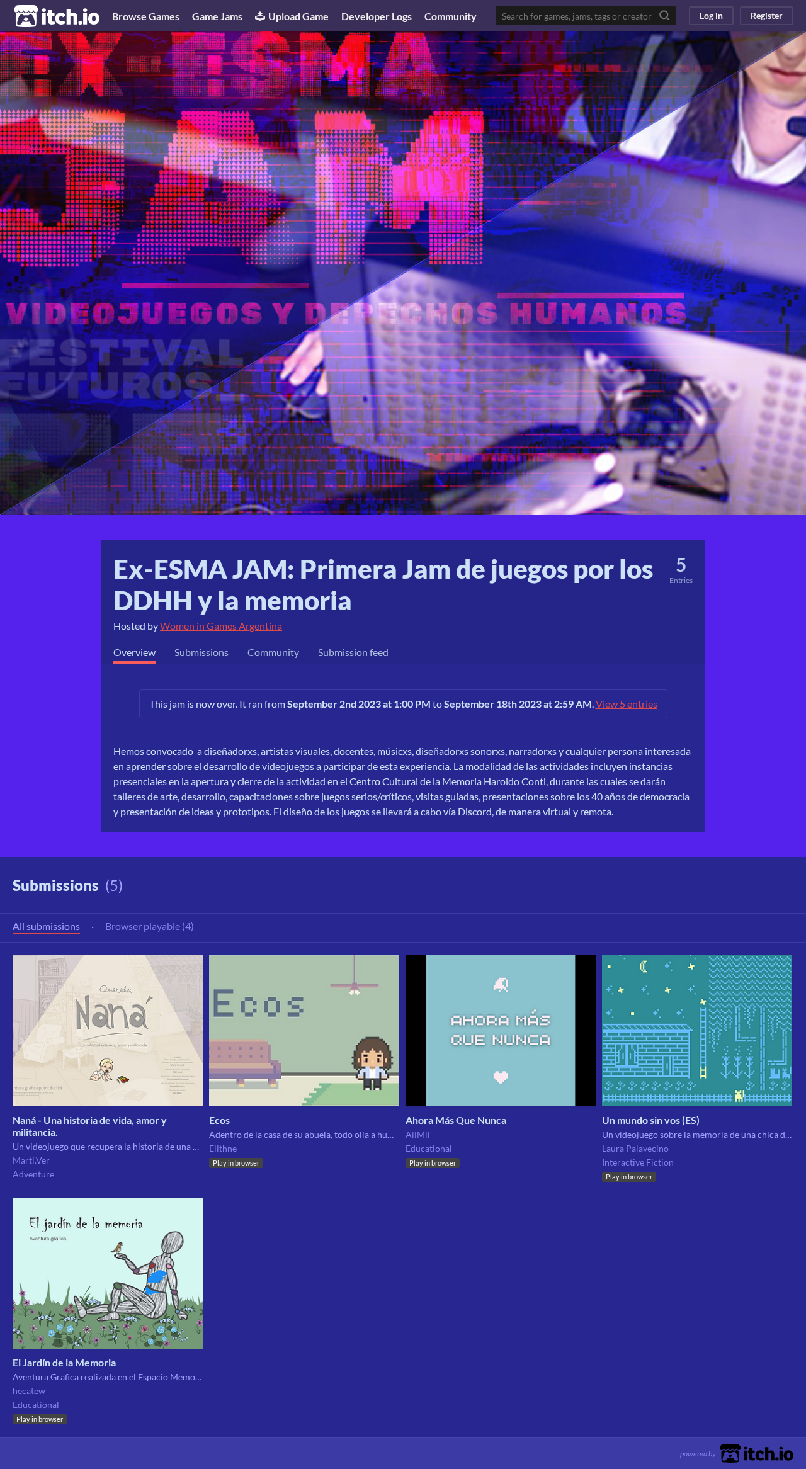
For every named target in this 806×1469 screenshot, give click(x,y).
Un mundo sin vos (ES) (651, 1120)
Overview (134, 652)
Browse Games (145, 16)
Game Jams (217, 16)
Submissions (201, 652)
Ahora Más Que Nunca (456, 1120)
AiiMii (418, 1134)
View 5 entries (626, 704)
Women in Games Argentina (221, 626)
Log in (711, 15)
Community (450, 16)
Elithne (223, 1148)
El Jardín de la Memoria (64, 1362)
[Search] (664, 15)
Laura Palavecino (635, 1148)
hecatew (29, 1390)
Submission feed (353, 652)
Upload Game (298, 16)
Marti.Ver (31, 1160)
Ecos (219, 1120)
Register (767, 15)
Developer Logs (376, 16)
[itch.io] (756, 1452)
